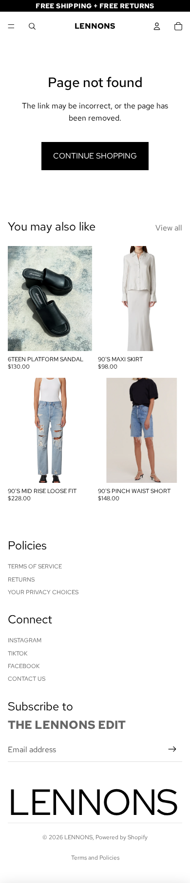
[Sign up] (172, 749)
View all (168, 228)
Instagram (24, 640)
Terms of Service (35, 566)
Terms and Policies (95, 858)
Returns (21, 579)
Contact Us (26, 679)
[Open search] (32, 26)
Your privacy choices (43, 592)
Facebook (23, 666)
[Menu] (11, 26)
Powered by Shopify (121, 837)
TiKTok (17, 653)
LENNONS (78, 837)
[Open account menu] (157, 26)
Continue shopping (95, 156)
